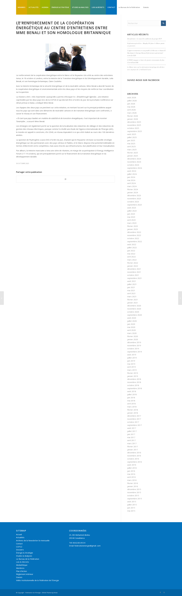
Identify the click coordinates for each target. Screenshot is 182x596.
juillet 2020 (132, 321)
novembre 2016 (134, 455)
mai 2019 (131, 364)
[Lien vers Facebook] (160, 592)
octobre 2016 (133, 458)
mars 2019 (132, 370)
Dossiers (20, 549)
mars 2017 (132, 443)
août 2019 (131, 354)
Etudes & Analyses (24, 556)
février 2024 (132, 189)
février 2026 (132, 116)
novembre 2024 (134, 162)
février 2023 (132, 226)
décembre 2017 (134, 416)
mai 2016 (131, 474)
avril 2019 (131, 367)
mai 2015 (131, 511)
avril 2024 (131, 183)
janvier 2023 (132, 229)
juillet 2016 (132, 468)
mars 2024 (132, 186)
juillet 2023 (132, 211)
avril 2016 (131, 477)
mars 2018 (132, 406)
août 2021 (131, 281)
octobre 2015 (133, 495)
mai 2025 (131, 143)
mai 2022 (131, 253)
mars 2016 (132, 480)
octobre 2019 (133, 348)
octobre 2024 (133, 165)
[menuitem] (21, 7)
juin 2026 (131, 103)
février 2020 (132, 336)
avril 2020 (131, 330)
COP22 (19, 546)
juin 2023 (131, 214)
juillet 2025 (132, 137)
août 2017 (131, 428)
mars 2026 (132, 113)
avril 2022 (131, 256)
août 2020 (131, 318)
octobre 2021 (133, 275)
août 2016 (131, 465)
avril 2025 (131, 146)
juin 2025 (131, 140)
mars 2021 (132, 296)
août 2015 (131, 501)
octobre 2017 (133, 422)
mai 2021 (131, 290)
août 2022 (131, 244)
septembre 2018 (134, 388)
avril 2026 (131, 109)
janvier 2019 (132, 376)
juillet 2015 (132, 504)
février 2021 (132, 299)
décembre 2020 (134, 305)
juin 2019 (131, 361)
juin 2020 (131, 324)
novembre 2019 (134, 345)
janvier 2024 (132, 192)
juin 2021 (131, 287)
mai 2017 (131, 437)
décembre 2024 (134, 158)
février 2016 (132, 483)
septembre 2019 (134, 351)
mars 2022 (132, 259)
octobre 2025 (133, 128)
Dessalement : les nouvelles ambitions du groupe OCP (144, 39)
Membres (20, 568)
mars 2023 (132, 223)
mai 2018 (131, 400)
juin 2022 (131, 250)
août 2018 (131, 391)
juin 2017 (131, 434)
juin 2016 (131, 471)
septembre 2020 (134, 315)
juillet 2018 (132, 394)
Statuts (19, 577)
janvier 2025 (132, 155)
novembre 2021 (134, 272)
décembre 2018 (134, 379)
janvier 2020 (132, 339)
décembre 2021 (134, 269)
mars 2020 (132, 333)
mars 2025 (132, 149)
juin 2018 (131, 397)
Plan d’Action (21, 571)
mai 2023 (131, 217)
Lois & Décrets (22, 562)
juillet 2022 (132, 247)
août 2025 (131, 134)
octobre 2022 (133, 238)
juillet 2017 (132, 431)
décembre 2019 (134, 342)
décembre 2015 (134, 489)
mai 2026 (131, 106)
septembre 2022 (134, 241)
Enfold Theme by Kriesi (49, 593)
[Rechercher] (37, 22)
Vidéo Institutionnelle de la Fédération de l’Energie (37, 580)
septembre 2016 (134, 462)
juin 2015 (131, 507)
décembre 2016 (134, 452)
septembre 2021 (134, 278)
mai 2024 (131, 180)
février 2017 (132, 446)
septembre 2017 (134, 425)
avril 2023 (131, 220)
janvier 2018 (132, 413)
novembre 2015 (134, 492)
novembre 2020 (134, 308)
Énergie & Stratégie (24, 552)
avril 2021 (131, 293)
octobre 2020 (133, 312)
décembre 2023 (134, 195)
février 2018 (132, 410)
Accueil (19, 534)
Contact (19, 543)
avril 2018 (131, 403)
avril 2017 (131, 440)
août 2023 (131, 207)
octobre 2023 (133, 201)
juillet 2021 (132, 284)
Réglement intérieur (24, 574)
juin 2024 (131, 177)
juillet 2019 (132, 357)
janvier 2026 (132, 119)
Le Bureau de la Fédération (27, 559)
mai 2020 (131, 327)
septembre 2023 (134, 204)
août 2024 (131, 171)
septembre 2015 (134, 498)
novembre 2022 (134, 235)
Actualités (20, 537)
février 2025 (132, 152)
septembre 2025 (134, 131)
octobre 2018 (133, 385)
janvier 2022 (132, 266)
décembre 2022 (134, 232)
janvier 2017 (132, 449)
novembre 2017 (134, 419)
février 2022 (132, 263)
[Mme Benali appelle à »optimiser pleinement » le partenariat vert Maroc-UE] (180, 298)
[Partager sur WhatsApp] (65, 179)
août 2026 (131, 97)
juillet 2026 (132, 100)
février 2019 (132, 373)
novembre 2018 (134, 382)
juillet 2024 (132, 174)
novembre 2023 (134, 198)
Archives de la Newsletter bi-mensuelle (33, 540)
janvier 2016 (132, 486)
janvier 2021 (132, 302)
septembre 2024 (134, 168)
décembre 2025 (134, 122)
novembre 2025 (134, 125)
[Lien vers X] (164, 592)
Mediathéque (21, 565)
